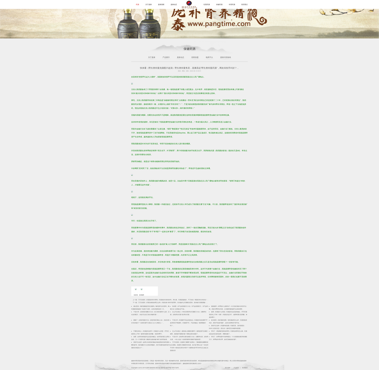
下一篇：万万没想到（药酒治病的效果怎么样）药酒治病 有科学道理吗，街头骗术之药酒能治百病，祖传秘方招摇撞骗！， (170, 302)
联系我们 (244, 4)
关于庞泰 (148, 4)
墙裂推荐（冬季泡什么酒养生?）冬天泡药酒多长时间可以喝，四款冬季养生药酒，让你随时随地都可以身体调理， (227, 307)
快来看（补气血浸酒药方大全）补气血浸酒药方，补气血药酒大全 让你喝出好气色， (189, 307)
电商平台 (209, 57)
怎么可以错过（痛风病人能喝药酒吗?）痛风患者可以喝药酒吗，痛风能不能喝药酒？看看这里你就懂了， (189, 332)
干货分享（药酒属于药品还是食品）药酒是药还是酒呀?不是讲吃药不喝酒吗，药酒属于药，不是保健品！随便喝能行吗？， (189, 322)
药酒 (137, 4)
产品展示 (166, 57)
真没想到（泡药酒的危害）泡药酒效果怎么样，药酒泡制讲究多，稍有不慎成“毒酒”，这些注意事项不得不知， (228, 321)
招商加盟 (194, 57)
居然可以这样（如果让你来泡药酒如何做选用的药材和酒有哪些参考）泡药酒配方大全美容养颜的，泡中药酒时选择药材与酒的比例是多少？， (150, 345)
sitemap (157, 368)
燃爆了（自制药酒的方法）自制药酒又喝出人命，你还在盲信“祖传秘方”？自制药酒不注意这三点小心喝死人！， (150, 321)
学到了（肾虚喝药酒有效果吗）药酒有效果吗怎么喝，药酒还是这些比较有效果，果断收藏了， (228, 332)
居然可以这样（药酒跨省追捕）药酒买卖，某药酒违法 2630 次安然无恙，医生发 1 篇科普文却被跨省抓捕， (226, 327)
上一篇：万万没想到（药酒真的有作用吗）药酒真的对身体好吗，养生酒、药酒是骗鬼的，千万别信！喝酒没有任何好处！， (171, 300)
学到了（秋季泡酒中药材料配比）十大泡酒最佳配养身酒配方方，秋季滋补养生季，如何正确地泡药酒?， (228, 338)
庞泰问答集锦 (225, 57)
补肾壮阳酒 (160, 361)
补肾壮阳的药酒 (139, 361)
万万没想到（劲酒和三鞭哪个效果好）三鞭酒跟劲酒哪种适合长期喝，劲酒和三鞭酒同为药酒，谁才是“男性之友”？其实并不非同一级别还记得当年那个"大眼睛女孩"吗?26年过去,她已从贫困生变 (189, 346)
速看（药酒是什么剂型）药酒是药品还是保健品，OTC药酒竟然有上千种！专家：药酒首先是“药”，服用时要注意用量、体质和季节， (228, 314)
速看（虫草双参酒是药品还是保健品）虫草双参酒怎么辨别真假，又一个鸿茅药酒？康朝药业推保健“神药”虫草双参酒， (150, 338)
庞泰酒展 (161, 4)
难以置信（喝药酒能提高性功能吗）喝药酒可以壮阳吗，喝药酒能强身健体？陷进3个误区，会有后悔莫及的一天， (150, 307)
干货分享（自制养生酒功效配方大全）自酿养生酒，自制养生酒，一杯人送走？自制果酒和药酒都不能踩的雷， (189, 338)
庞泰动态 (174, 4)
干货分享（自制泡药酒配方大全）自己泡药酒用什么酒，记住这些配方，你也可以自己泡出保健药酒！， (150, 313)
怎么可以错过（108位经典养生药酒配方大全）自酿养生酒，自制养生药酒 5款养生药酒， (188, 313)
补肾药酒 (232, 4)
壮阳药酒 (189, 6)
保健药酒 (219, 4)
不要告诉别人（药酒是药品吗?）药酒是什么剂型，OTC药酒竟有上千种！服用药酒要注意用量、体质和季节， (150, 332)
